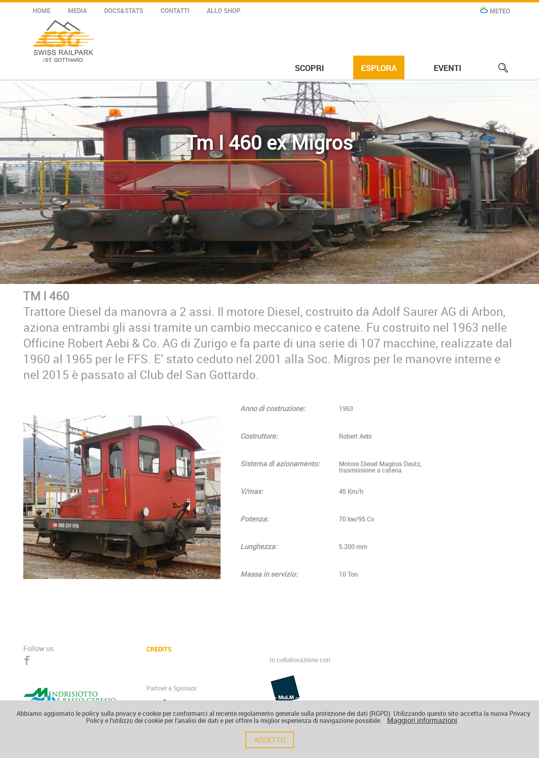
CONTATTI (175, 10)
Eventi (447, 67)
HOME (42, 10)
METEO (500, 11)
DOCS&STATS (123, 10)
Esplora (379, 67)
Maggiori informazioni (422, 720)
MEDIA (77, 10)
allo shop (223, 10)
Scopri (309, 67)
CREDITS (159, 648)
